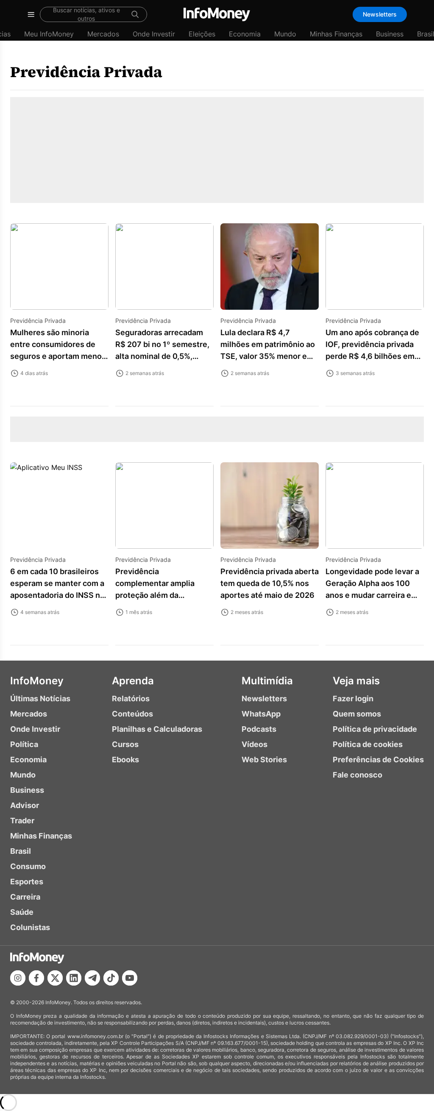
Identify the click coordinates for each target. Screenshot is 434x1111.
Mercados (103, 34)
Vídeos (254, 744)
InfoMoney (37, 681)
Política (24, 744)
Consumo (28, 866)
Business (389, 34)
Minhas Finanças (336, 34)
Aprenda (133, 681)
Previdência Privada (86, 71)
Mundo (285, 34)
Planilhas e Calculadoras (157, 729)
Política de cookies (368, 744)
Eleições (202, 34)
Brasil (20, 851)
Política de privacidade (375, 729)
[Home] (217, 14)
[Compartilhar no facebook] (36, 978)
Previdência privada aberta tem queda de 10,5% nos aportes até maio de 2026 (269, 583)
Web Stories (264, 759)
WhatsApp (261, 713)
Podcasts (259, 729)
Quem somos (357, 713)
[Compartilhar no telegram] (92, 978)
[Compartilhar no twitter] (55, 978)
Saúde (21, 912)
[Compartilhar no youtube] (129, 978)
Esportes (26, 881)
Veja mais (356, 681)
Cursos (125, 744)
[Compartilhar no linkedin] (73, 978)
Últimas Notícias (40, 698)
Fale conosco (357, 774)
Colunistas (30, 927)
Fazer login (353, 698)
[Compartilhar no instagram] (17, 978)
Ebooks (125, 759)
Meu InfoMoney (49, 34)
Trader (22, 820)
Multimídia (267, 681)
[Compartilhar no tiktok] (111, 978)
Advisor (24, 805)
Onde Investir (154, 34)
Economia (245, 34)
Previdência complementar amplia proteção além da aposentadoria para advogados (155, 595)
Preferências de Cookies (378, 759)
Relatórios (131, 698)
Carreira (25, 896)
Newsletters (380, 14)
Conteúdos (132, 713)
